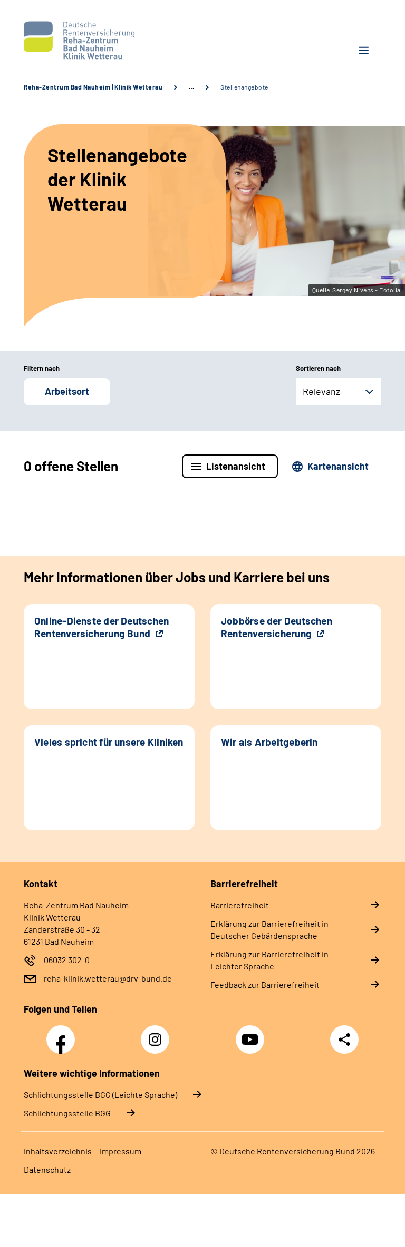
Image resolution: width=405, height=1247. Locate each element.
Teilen (344, 1039)
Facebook (63, 1033)
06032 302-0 (67, 960)
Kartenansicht (338, 466)
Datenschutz (47, 1169)
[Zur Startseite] (109, 40)
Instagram (157, 1033)
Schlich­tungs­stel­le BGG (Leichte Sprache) (100, 1095)
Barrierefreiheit (239, 905)
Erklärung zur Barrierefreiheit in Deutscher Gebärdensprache (269, 929)
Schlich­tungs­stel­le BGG (67, 1113)
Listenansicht (235, 466)
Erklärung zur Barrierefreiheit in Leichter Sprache (269, 960)
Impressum (120, 1151)
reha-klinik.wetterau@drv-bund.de (108, 978)
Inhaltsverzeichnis (58, 1151)
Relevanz (321, 391)
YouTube (251, 1033)
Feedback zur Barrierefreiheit (265, 984)
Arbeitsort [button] (67, 391)
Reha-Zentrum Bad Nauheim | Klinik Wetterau (93, 87)
